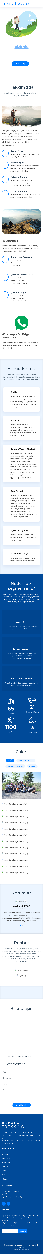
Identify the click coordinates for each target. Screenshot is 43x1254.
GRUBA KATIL (20, 71)
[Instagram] (4, 1204)
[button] (20, 925)
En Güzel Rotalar (19, 191)
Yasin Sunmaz (24, 1250)
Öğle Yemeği (17, 491)
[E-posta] (8, 1204)
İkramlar (14, 420)
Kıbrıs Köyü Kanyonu (21, 257)
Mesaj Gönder (21, 1105)
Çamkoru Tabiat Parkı (21, 274)
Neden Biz (5, 1167)
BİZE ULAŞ (20, 64)
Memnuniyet (17, 162)
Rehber (4, 1175)
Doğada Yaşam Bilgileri (22, 449)
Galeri (4, 1171)
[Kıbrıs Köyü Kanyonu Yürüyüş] (21, 788)
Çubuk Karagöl (18, 292)
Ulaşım (13, 392)
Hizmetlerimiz (6, 1162)
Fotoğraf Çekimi (18, 177)
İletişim (4, 1179)
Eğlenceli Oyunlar (19, 530)
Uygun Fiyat (16, 151)
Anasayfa (5, 1154)
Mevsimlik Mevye (19, 554)
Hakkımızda (6, 1158)
